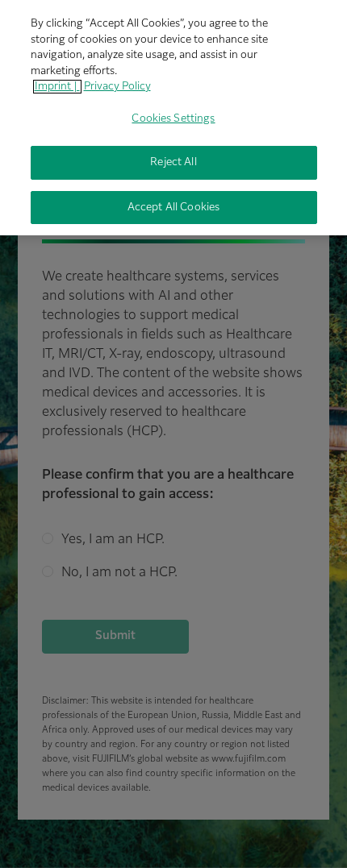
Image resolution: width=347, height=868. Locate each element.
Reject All (173, 162)
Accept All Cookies (173, 207)
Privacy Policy (117, 86)
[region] (173, 117)
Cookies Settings (173, 119)
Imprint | (57, 86)
